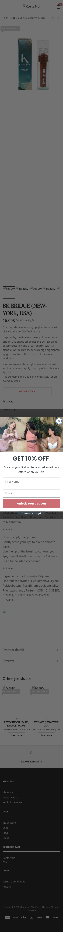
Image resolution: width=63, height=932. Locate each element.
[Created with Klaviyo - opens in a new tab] (31, 513)
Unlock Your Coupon (31, 503)
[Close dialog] (59, 421)
